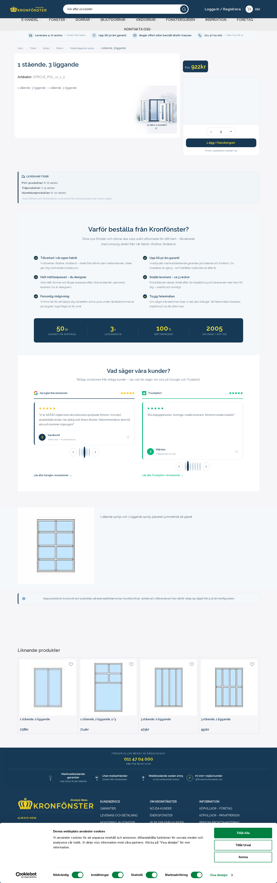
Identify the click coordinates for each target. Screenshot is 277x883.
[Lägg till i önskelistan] (71, 664)
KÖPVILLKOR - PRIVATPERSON (219, 815)
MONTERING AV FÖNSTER (117, 822)
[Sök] (184, 9)
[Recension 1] (79, 452)
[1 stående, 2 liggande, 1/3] (108, 688)
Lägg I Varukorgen (221, 143)
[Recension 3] (84, 452)
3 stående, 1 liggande (216, 719)
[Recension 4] (87, 452)
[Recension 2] (82, 452)
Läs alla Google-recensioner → (53, 475)
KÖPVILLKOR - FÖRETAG (215, 808)
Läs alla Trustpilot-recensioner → (163, 475)
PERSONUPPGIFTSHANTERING (219, 822)
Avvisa (243, 857)
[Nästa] (95, 452)
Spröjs (46, 48)
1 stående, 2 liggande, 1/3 (98, 719)
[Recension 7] (200, 466)
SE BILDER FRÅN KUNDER (167, 822)
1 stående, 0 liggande (35, 719)
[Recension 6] (197, 466)
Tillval (33, 48)
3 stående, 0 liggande (156, 719)
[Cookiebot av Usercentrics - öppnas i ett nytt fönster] (26, 875)
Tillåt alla (243, 833)
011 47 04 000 (138, 759)
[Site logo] (28, 9)
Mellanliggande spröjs (82, 48)
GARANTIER (108, 808)
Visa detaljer (219, 875)
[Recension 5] (89, 452)
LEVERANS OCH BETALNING (119, 815)
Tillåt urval (243, 845)
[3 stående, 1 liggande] (229, 688)
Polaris (59, 48)
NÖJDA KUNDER (161, 808)
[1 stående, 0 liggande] (48, 688)
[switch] (117, 875)
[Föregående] (73, 452)
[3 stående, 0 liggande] (169, 688)
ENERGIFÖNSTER (161, 815)
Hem (20, 48)
